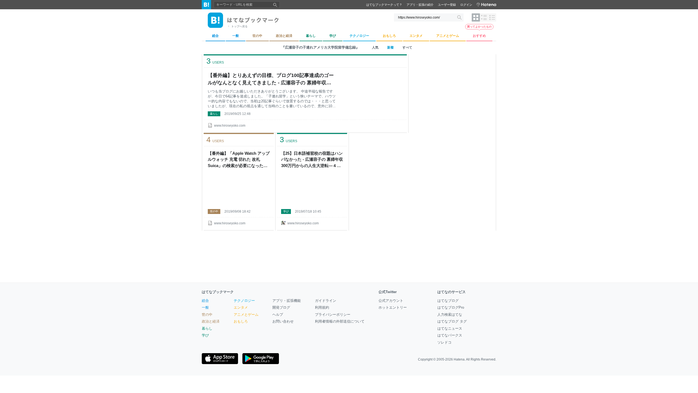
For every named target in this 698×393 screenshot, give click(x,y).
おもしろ (241, 321)
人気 (375, 47)
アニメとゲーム (246, 314)
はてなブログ (448, 301)
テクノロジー (244, 301)
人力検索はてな (449, 314)
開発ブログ (281, 307)
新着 (390, 47)
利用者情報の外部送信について (340, 321)
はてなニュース (449, 328)
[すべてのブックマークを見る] (239, 188)
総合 (205, 301)
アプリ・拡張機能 (286, 301)
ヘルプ (277, 314)
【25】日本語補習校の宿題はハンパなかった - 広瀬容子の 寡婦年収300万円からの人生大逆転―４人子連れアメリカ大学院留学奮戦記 (312, 160)
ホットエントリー (392, 307)
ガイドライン (325, 301)
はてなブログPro (450, 307)
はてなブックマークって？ (384, 4)
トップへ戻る (239, 26)
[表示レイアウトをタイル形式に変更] (476, 17)
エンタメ (241, 307)
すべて (407, 47)
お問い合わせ (283, 321)
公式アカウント (390, 301)
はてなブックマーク (218, 292)
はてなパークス (449, 335)
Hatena (459, 359)
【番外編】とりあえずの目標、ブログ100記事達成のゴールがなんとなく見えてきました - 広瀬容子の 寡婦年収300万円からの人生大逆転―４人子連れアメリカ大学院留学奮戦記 (271, 80)
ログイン (466, 4)
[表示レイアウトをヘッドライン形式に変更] (492, 17)
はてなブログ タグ (452, 321)
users (215, 61)
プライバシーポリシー (332, 314)
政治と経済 (210, 321)
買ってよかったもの (479, 26)
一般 (205, 307)
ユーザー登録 (447, 4)
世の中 (214, 211)
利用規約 (322, 307)
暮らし (214, 113)
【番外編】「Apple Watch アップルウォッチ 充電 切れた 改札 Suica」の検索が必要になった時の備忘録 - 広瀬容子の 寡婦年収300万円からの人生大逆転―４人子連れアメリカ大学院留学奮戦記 (239, 160)
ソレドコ (444, 342)
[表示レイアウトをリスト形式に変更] (484, 17)
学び (286, 211)
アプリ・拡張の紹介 (420, 4)
